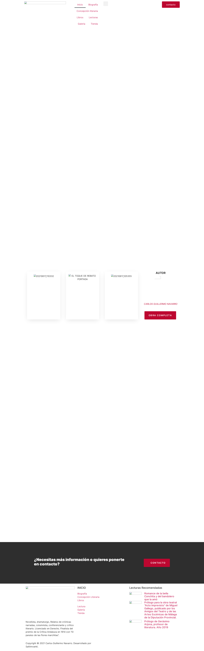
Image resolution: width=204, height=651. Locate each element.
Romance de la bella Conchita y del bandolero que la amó (159, 596)
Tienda (94, 23)
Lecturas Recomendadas (145, 587)
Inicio (80, 4)
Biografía (93, 4)
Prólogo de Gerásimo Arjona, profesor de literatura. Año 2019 (156, 624)
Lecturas (93, 17)
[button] (105, 3)
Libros (80, 17)
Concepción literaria (87, 11)
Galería (81, 23)
